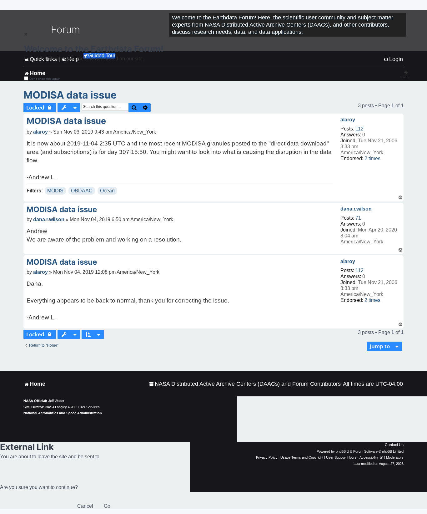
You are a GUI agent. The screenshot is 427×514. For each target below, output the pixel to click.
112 (359, 128)
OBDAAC (82, 190)
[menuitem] (245, 384)
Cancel (85, 506)
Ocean (107, 190)
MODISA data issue (70, 95)
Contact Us (394, 445)
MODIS (55, 190)
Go (107, 506)
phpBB (341, 451)
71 (358, 218)
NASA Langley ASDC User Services (72, 407)
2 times (372, 158)
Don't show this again (44, 78)
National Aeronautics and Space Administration (62, 413)
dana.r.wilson (356, 208)
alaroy (347, 119)
